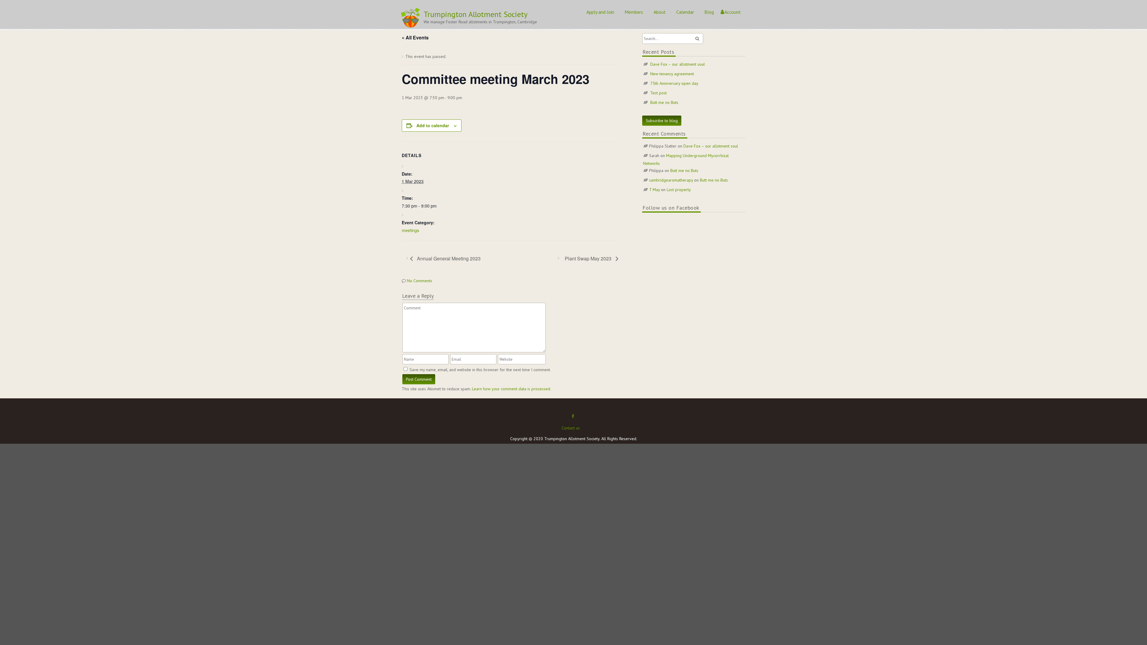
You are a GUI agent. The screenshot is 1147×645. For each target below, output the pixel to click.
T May (654, 189)
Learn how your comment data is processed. (511, 388)
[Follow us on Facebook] (573, 416)
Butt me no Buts (664, 102)
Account (732, 12)
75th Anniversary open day (674, 83)
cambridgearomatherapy (671, 180)
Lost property (679, 189)
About (660, 12)
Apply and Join (600, 12)
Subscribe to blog (662, 120)
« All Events (415, 37)
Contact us (571, 428)
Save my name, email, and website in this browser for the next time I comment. (480, 369)
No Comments (419, 280)
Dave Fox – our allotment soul (677, 64)
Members (634, 12)
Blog (709, 12)
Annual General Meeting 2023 (448, 258)
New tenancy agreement (672, 73)
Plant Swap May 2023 (589, 258)
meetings (410, 230)
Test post (658, 93)
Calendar (685, 12)
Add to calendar (432, 125)
